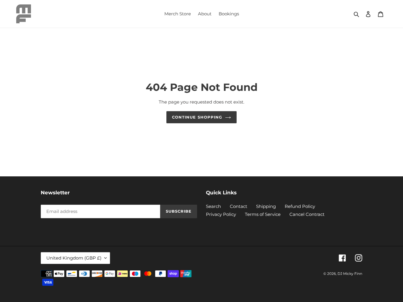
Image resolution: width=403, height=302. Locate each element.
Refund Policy (300, 206)
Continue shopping (197, 117)
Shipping (266, 206)
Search (213, 206)
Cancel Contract (307, 214)
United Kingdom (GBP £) (73, 258)
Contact (238, 206)
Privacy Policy (221, 214)
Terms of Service (263, 214)
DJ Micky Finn (350, 273)
